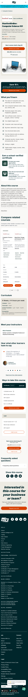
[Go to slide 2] (10, 370)
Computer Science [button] (18, 254)
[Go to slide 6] (19, 370)
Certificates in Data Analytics (8, 571)
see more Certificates (6, 576)
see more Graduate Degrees (8, 603)
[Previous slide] (6, 370)
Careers (3, 652)
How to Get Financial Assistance (9, 612)
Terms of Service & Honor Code (9, 662)
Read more (5, 248)
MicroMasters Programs (7, 560)
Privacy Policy (5, 664)
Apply (15, 686)
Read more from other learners (14, 375)
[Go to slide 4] (15, 370)
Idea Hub (18, 638)
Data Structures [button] (17, 256)
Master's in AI (4, 596)
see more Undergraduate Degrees (9, 601)
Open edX (4, 647)
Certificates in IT (5, 573)
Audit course (15, 54)
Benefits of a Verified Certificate (9, 610)
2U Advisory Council (6, 649)
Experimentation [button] (6, 254)
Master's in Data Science (7, 598)
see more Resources (6, 628)
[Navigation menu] (2, 2)
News (2, 654)
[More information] (25, 87)
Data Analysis (4, 536)
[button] (12, 519)
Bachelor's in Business (6, 590)
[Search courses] (25, 2)
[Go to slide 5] (17, 370)
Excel (2, 541)
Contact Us (19, 640)
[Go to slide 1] (8, 370)
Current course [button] (5, 230)
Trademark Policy (5, 671)
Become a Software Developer (8, 623)
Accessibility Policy (6, 669)
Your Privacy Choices (7, 678)
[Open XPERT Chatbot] (23, 688)
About (2, 640)
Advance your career (14, 48)
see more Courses (5, 552)
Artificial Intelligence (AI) (7, 532)
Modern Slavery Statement (8, 673)
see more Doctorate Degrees (8, 604)
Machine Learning (5, 549)
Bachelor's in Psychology (7, 586)
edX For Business (5, 643)
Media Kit (18, 647)
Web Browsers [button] (6, 256)
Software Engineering (6, 545)
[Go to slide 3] (12, 370)
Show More (4, 34)
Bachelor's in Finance (6, 588)
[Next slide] (22, 370)
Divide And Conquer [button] (18, 258)
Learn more (22, 7)
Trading (3, 534)
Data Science (4, 543)
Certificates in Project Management (9, 568)
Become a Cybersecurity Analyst (9, 619)
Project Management (6, 547)
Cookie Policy (5, 667)
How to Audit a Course (6, 615)
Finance (3, 538)
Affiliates (3, 645)
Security (18, 645)
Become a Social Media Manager (9, 617)
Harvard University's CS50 (7, 558)
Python (3, 530)
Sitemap (3, 676)
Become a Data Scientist (7, 621)
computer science (7, 11)
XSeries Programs (5, 564)
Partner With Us (5, 638)
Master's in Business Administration (10, 592)
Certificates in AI (5, 566)
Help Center (19, 643)
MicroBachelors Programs (7, 562)
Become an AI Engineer (7, 625)
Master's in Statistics (6, 594)
